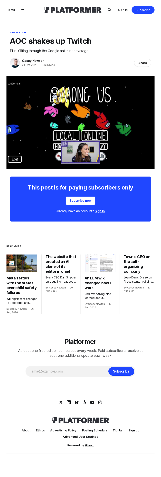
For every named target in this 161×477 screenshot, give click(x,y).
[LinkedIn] (69, 402)
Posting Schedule (94, 430)
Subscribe (143, 10)
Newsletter (18, 32)
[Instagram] (100, 402)
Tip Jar (118, 430)
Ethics (40, 430)
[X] (61, 402)
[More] (22, 9)
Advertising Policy (63, 430)
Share (142, 63)
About (26, 430)
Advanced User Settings (80, 437)
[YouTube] (92, 402)
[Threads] (84, 402)
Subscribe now (80, 200)
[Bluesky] (77, 402)
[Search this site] (109, 10)
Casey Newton (33, 61)
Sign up (133, 430)
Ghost (89, 445)
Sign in (123, 10)
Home (10, 10)
